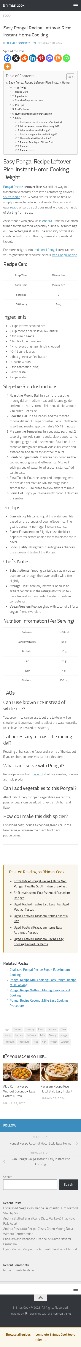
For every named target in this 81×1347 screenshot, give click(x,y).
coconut (38, 774)
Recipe (18, 187)
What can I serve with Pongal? (35, 130)
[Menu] (75, 5)
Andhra (47, 221)
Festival (52, 1029)
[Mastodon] (49, 58)
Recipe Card (21, 91)
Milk (42, 1035)
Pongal (8, 187)
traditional (40, 250)
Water (53, 1041)
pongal (64, 1035)
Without (65, 1041)
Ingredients (21, 96)
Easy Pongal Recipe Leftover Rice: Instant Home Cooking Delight (39, 85)
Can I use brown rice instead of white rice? (41, 122)
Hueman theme (62, 1313)
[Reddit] (24, 58)
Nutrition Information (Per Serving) (33, 113)
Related (24, 146)
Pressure (9, 1041)
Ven (44, 1041)
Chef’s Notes (22, 109)
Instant (19, 1035)
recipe (14, 207)
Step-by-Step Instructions (29, 100)
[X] (16, 58)
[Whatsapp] (66, 58)
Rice (35, 1041)
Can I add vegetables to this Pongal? (38, 134)
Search (7, 1177)
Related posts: (27, 150)
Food (7, 16)
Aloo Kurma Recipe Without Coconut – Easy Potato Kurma (19, 1091)
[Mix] (58, 58)
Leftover (31, 1035)
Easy (41, 1029)
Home (8, 1035)
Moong (52, 1035)
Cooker (17, 1029)
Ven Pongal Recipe (64, 255)
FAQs (18, 118)
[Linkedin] (33, 58)
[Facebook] (7, 58)
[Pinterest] (41, 58)
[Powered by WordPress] (25, 1313)
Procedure (24, 1041)
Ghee (63, 1029)
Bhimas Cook (13, 5)
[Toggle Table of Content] (68, 76)
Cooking (29, 1029)
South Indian (11, 197)
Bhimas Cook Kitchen (21, 43)
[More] (7, 66)
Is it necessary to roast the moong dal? (39, 126)
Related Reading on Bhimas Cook (37, 142)
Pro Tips (19, 104)
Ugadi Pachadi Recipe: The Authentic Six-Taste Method (40, 1249)
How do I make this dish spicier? (35, 138)
